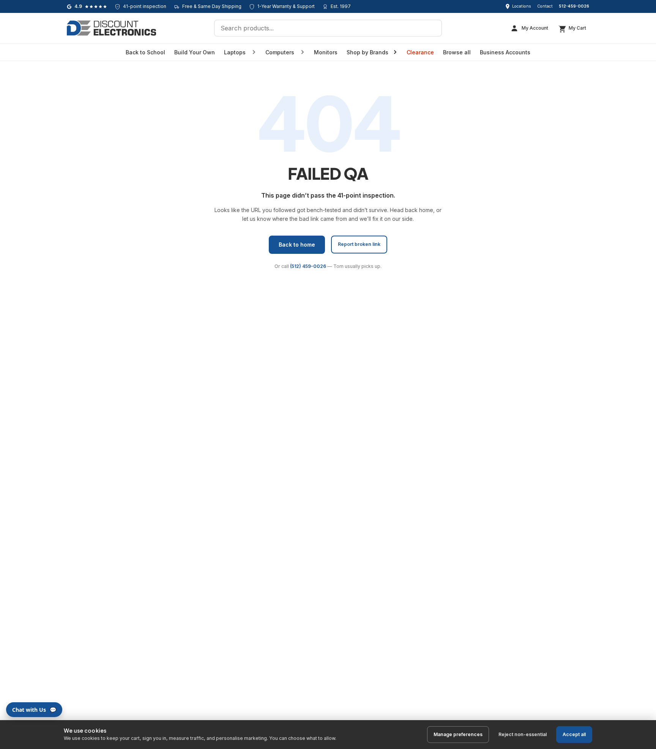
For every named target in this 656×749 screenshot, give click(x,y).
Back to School (145, 52)
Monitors (325, 52)
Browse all (457, 52)
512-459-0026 (574, 6)
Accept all (574, 734)
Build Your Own (194, 52)
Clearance (420, 52)
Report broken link (359, 244)
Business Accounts (505, 52)
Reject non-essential (522, 734)
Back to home (297, 244)
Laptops (235, 52)
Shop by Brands (367, 52)
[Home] (111, 28)
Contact (545, 6)
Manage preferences (458, 734)
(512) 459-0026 (308, 266)
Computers (279, 52)
